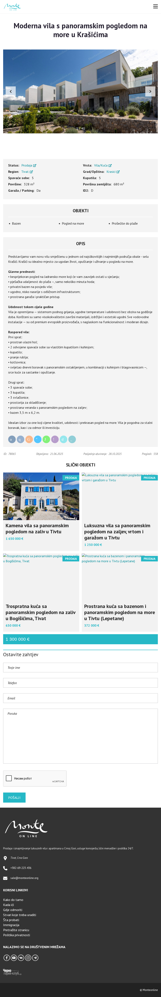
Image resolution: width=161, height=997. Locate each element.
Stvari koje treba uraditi (19, 915)
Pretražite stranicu (16, 930)
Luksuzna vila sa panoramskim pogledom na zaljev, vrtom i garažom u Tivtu (117, 531)
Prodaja (27, 165)
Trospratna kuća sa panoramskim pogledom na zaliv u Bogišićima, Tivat (40, 612)
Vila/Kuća (101, 165)
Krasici (111, 171)
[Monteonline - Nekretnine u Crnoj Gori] (10, 7)
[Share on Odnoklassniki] (29, 439)
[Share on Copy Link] (72, 439)
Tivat (25, 171)
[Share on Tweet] (63, 439)
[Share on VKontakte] (20, 439)
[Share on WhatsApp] (46, 439)
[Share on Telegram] (38, 439)
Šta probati (11, 920)
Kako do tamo (13, 900)
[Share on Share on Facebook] (12, 439)
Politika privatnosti (16, 935)
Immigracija (11, 925)
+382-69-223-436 (20, 868)
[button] (150, 91)
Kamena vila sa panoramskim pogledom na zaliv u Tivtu (37, 528)
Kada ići (8, 905)
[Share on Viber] (55, 439)
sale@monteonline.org (24, 878)
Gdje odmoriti (12, 910)
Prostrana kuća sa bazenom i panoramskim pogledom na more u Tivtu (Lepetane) (119, 612)
